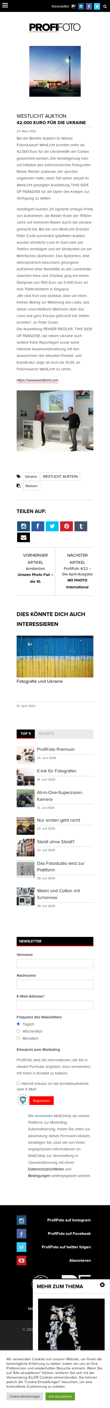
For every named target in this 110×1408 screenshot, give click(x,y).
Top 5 (25, 733)
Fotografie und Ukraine (40, 681)
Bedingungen (39, 1175)
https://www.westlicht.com (37, 380)
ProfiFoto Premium (56, 749)
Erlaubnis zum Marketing (38, 1049)
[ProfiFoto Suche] (105, 6)
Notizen (32, 485)
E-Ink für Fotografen (56, 771)
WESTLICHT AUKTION (60, 476)
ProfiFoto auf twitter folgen (66, 1247)
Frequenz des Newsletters (39, 1017)
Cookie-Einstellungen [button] (24, 1396)
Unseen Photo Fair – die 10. (35, 575)
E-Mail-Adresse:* (31, 996)
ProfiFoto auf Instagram (69, 1220)
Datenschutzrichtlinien (46, 1169)
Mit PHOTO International (77, 578)
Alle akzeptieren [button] (60, 1396)
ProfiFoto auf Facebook (69, 1233)
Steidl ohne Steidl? (55, 841)
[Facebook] (89, 6)
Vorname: (25, 954)
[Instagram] (81, 6)
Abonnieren (80, 1260)
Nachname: (26, 975)
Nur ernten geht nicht (58, 820)
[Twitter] (97, 6)
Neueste (46, 733)
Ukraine (31, 476)
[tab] (26, 734)
